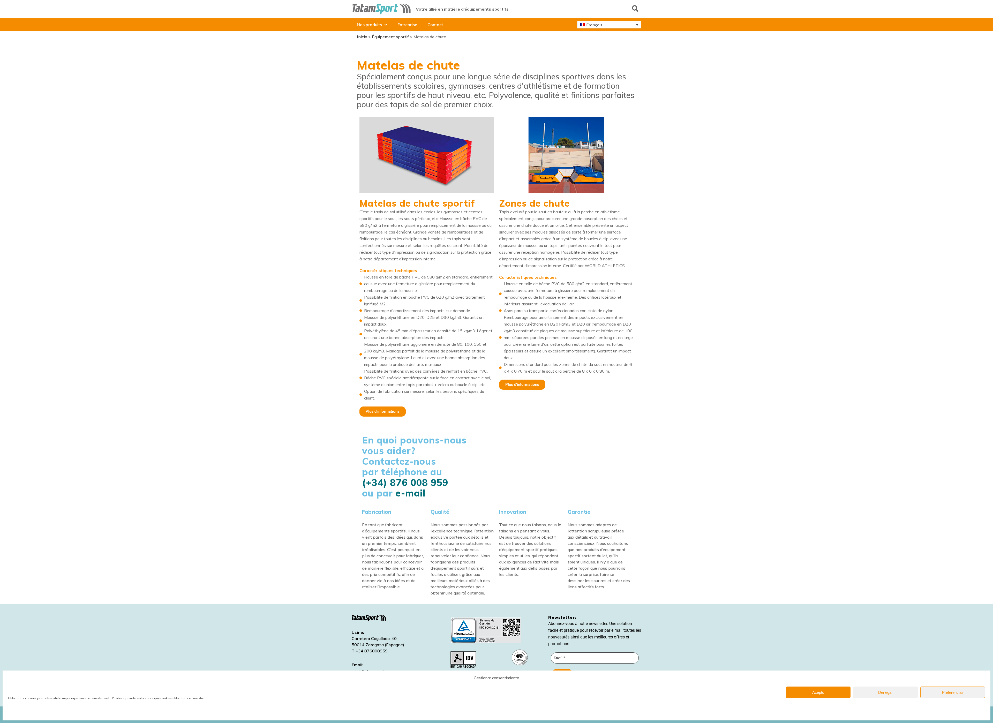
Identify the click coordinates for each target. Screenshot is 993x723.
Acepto (818, 692)
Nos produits (369, 24)
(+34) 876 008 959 (405, 482)
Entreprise (407, 24)
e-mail (411, 493)
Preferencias (953, 692)
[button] (635, 8)
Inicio (362, 36)
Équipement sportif (390, 36)
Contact (435, 24)
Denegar (885, 692)
